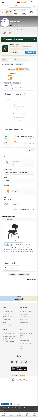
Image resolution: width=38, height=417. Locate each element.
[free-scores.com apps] (2, 12)
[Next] (24, 408)
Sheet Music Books (10, 336)
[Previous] (15, 408)
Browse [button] (11, 415)
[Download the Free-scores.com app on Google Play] (19, 368)
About (4, 29)
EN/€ (35, 6)
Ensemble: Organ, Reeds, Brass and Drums (17, 172)
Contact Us (6, 314)
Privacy (5, 322)
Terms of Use (6, 319)
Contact (24, 29)
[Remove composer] (25, 404)
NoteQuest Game (24, 340)
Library (19, 415)
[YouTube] (16, 362)
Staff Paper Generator (26, 343)
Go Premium (30, 52)
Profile (34, 415)
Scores (11, 29)
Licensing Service (24, 316)
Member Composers (25, 311)
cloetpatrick (22, 209)
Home (3, 415)
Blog (17, 29)
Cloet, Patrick (19, 64)
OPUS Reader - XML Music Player (27, 334)
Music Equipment (9, 341)
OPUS (26, 415)
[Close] (34, 39)
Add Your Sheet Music (26, 314)
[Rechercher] (30, 5)
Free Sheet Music (10, 333)
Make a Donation (24, 322)
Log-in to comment (11, 268)
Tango (7, 180)
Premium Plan (23, 319)
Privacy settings (7, 325)
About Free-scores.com (9, 311)
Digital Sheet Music (10, 339)
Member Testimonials (8, 316)
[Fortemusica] (13, 380)
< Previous (12, 274)
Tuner (21, 346)
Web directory (23, 348)
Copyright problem (31, 279)
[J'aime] (12, 408)
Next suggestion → (8, 219)
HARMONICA (9, 64)
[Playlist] (28, 408)
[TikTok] (26, 362)
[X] (21, 362)
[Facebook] (12, 362)
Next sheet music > (23, 274)
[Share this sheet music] (24, 94)
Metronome (23, 338)
